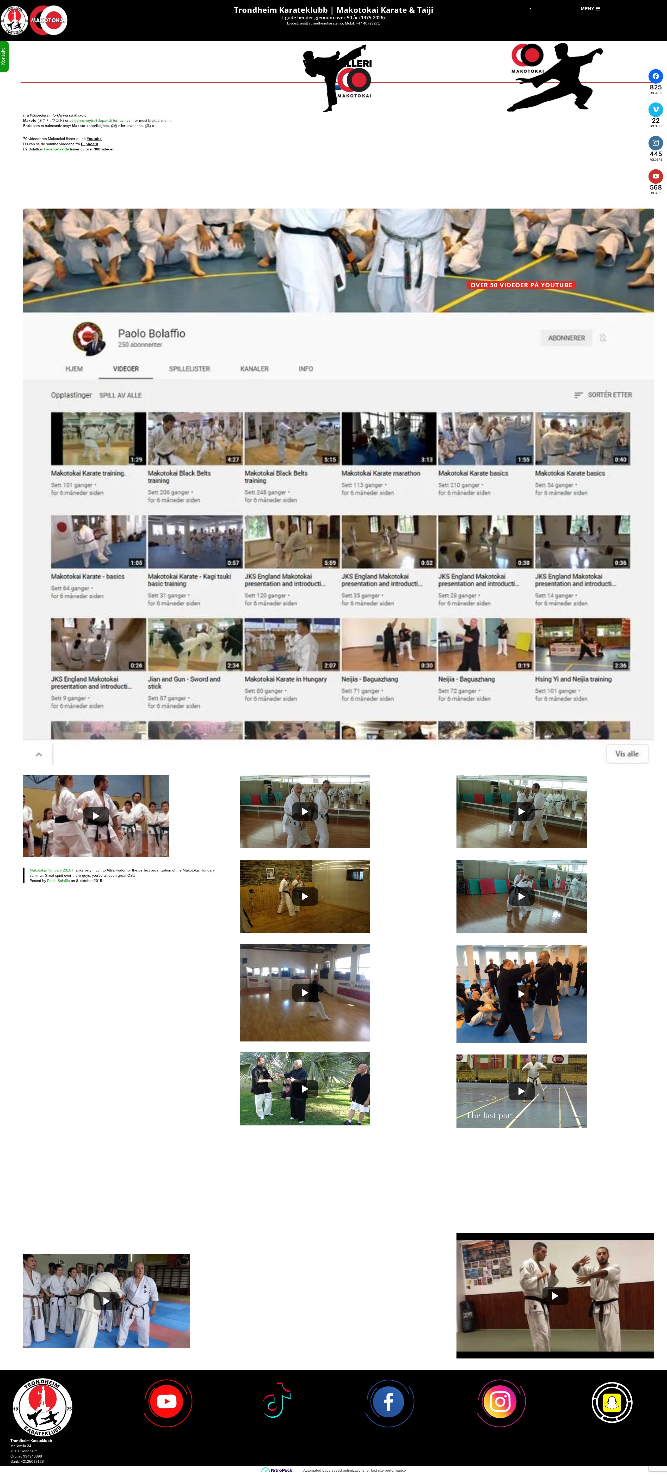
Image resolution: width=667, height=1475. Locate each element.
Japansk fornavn (112, 120)
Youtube (94, 139)
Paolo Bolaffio (58, 881)
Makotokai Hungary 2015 (50, 870)
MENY (587, 8)
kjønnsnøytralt (85, 120)
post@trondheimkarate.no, (322, 23)
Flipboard (89, 144)
